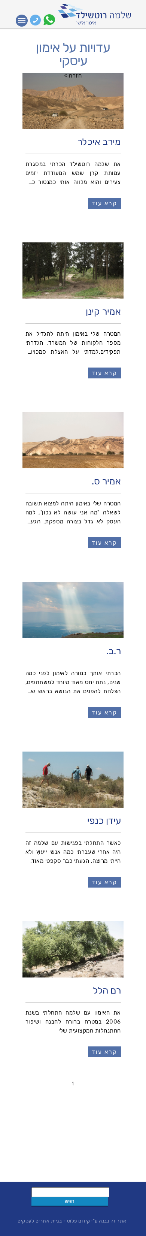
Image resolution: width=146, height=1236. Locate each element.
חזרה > (73, 75)
